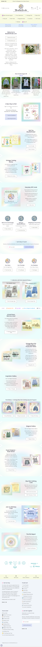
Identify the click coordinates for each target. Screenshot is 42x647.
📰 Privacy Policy (25, 604)
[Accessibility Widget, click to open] (1, 645)
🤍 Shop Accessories (21, 416)
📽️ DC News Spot (5, 619)
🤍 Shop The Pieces (34, 416)
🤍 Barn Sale (12, 19)
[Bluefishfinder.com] (21, 9)
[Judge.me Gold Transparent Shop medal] (6, 564)
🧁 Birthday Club (5, 632)
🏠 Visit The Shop (5, 617)
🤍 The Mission (21, 271)
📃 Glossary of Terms (26, 593)
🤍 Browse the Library (11, 177)
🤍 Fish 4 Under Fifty (31, 302)
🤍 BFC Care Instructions (31, 492)
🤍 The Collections (19, 16)
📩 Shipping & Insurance (27, 597)
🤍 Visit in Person (31, 150)
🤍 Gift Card (37, 19)
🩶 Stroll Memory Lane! (26, 309)
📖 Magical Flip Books (6, 626)
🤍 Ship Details (34, 228)
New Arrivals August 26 (21, 75)
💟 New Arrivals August (7, 16)
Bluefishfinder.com (14, 643)
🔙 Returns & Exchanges (27, 599)
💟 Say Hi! (24, 23)
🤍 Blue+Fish (37, 16)
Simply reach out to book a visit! (8, 600)
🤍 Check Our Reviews (31, 549)
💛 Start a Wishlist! (15, 309)
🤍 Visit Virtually (31, 147)
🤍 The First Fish (7, 271)
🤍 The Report (34, 271)
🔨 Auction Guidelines (26, 608)
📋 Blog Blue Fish (36, 309)
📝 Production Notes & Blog (7, 630)
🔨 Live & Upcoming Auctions (8, 636)
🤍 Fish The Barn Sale (11, 302)
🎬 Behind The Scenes (6, 616)
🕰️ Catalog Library (5, 625)
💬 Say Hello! (4, 614)
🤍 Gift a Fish (31, 206)
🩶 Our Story (24, 589)
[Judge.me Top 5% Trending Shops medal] (23, 564)
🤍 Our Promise (25, 586)
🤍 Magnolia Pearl (21, 19)
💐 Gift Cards (25, 591)
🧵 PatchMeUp (5, 623)
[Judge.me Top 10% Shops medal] (15, 567)
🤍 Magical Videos (31, 440)
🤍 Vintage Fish (28, 16)
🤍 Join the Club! (11, 522)
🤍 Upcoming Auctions (11, 119)
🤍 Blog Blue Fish (31, 366)
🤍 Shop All (4, 19)
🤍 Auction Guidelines (11, 116)
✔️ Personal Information (27, 606)
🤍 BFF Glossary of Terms (31, 496)
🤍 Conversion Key (21, 231)
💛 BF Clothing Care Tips (7, 634)
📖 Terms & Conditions (26, 600)
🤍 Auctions (29, 19)
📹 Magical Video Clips (6, 628)
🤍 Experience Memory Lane (11, 333)
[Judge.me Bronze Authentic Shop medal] (15, 564)
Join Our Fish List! (29, 248)
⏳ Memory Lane (5, 621)
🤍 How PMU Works (8, 416)
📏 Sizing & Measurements (27, 595)
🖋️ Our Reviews (25, 588)
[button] (6, 96)
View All (21, 76)
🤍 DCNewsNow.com (11, 41)
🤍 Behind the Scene (11, 38)
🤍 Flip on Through (11, 389)
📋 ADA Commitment (26, 602)
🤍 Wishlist (17, 23)
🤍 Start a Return (7, 229)
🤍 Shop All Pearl (11, 471)
